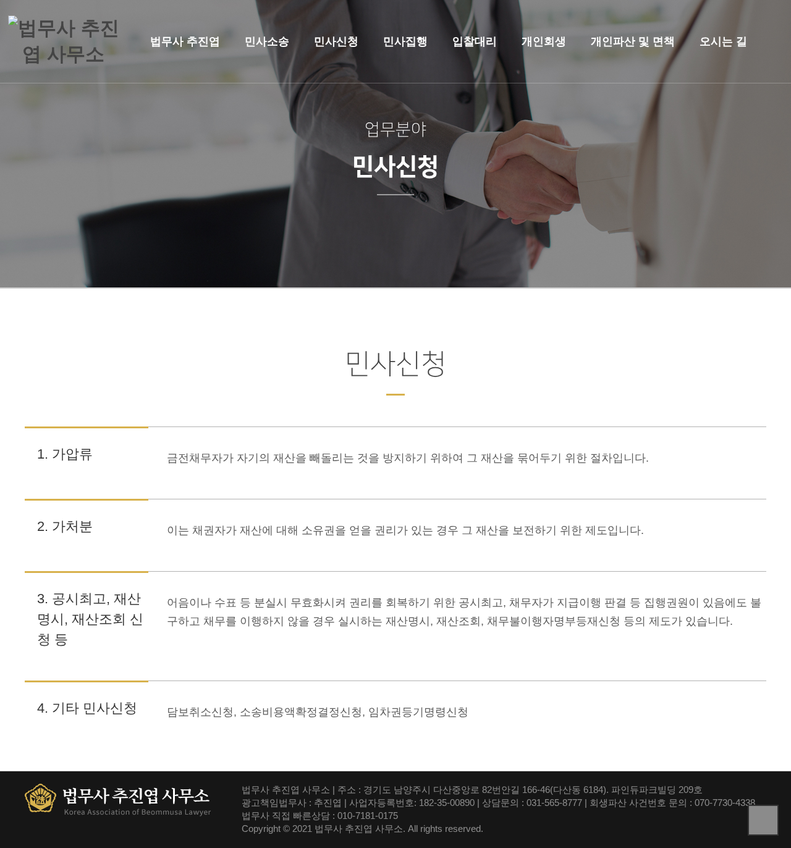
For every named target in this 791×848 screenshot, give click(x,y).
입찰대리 (474, 41)
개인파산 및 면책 (633, 41)
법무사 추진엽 (185, 41)
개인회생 (544, 41)
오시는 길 (723, 41)
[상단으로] (763, 820)
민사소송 (267, 41)
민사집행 (405, 41)
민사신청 (336, 41)
